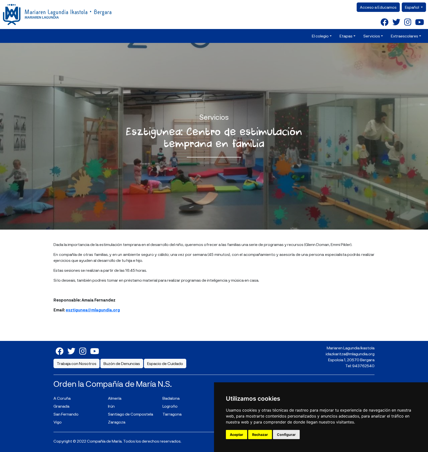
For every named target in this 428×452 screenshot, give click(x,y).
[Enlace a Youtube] (419, 22)
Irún (111, 406)
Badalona (171, 398)
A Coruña (62, 398)
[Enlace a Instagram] (407, 22)
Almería (114, 398)
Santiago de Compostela (130, 414)
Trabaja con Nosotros (76, 363)
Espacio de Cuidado (165, 363)
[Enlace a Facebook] (384, 22)
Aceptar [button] (236, 434)
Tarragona (172, 414)
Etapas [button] (346, 35)
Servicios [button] (371, 35)
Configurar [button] (286, 434)
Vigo (58, 422)
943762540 (363, 365)
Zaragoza (116, 422)
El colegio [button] (320, 35)
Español (412, 7)
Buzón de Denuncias (122, 363)
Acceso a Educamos (378, 7)
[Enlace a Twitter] (396, 22)
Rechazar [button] (260, 434)
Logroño (170, 406)
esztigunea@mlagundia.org (93, 309)
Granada (61, 406)
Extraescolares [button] (404, 35)
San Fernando (66, 414)
